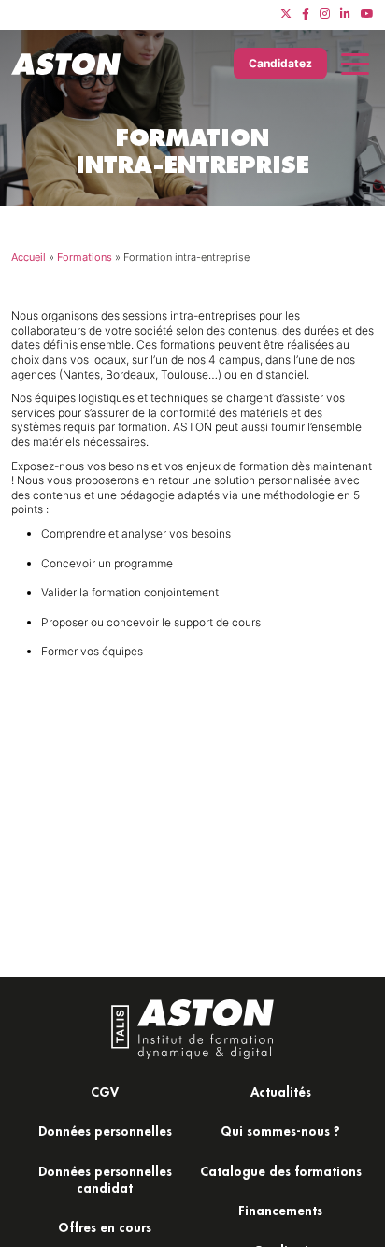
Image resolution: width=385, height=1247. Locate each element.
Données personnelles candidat (105, 1179)
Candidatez (280, 63)
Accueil (28, 257)
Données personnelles (105, 1131)
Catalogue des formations (281, 1171)
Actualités (280, 1091)
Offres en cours (104, 1227)
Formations (84, 257)
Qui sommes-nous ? (280, 1131)
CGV (105, 1091)
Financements (280, 1210)
